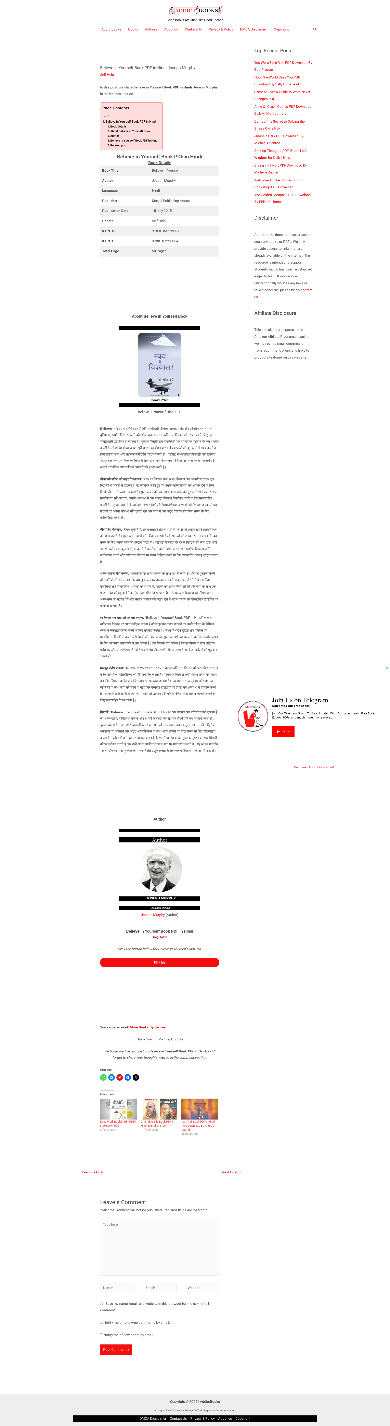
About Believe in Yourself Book (130, 131)
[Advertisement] (159, 285)
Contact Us (193, 29)
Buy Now (160, 937)
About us (171, 29)
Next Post (232, 1172)
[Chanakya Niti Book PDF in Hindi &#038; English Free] (159, 1109)
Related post (118, 145)
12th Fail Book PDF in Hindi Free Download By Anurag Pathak (198, 1125)
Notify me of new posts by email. (129, 1335)
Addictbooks (111, 29)
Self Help (107, 75)
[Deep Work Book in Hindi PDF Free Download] (118, 1109)
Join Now (283, 731)
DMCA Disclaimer (253, 29)
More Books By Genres (148, 1027)
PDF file (160, 962)
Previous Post (90, 1172)
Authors (151, 29)
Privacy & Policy (221, 29)
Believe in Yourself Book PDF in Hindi (131, 121)
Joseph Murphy (153, 915)
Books (133, 29)
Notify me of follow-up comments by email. (137, 1322)
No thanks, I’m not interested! (314, 767)
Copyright (281, 29)
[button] (315, 29)
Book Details (118, 126)
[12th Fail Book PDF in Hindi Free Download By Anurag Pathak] (199, 1109)
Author (114, 135)
